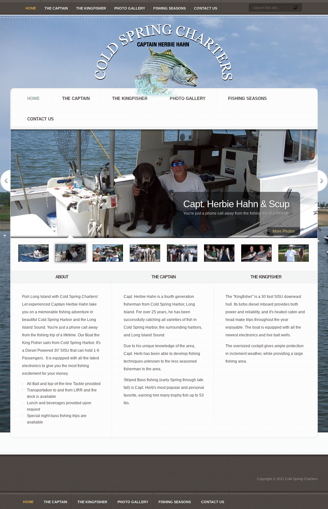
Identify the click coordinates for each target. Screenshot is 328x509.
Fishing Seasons (169, 8)
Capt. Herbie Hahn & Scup (236, 204)
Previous (5, 181)
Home (31, 8)
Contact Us (205, 8)
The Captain (56, 8)
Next (322, 181)
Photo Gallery (129, 8)
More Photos (284, 231)
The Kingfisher (91, 8)
